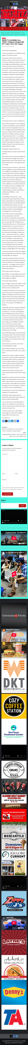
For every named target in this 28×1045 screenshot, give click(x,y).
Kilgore (3, 38)
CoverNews (13, 1042)
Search (3, 500)
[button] (2, 28)
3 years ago (12, 46)
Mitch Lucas (5, 46)
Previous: (12, 429)
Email (16, 473)
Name (4, 473)
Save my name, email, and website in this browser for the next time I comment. (13, 488)
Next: (14, 434)
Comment (5, 454)
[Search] (25, 28)
